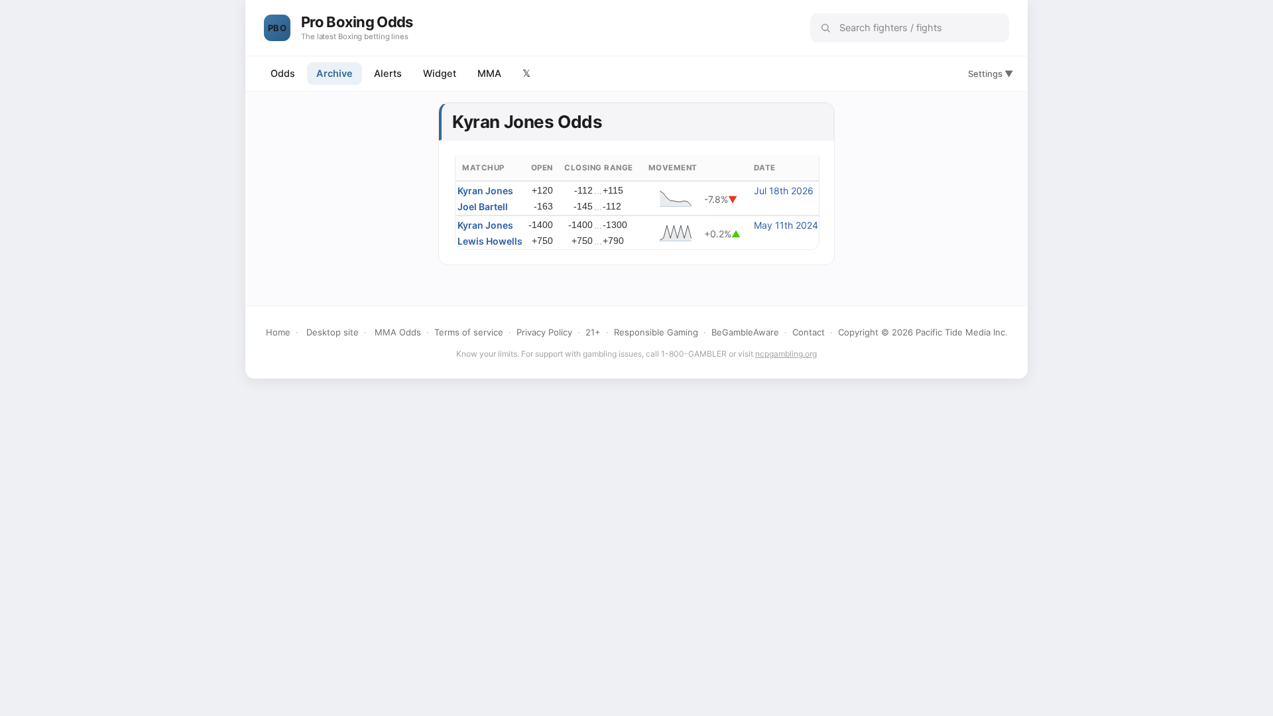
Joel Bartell (482, 206)
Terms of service (468, 332)
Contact (808, 332)
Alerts (388, 74)
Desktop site (332, 332)
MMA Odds (398, 332)
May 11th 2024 (786, 225)
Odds (283, 74)
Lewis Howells (489, 241)
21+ (593, 332)
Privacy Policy (544, 332)
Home (278, 332)
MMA (489, 74)
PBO (277, 28)
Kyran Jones (485, 190)
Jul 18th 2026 (784, 190)
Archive (334, 74)
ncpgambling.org (786, 354)
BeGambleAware (745, 332)
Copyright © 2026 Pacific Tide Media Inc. (923, 332)
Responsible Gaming (656, 332)
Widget (439, 74)
